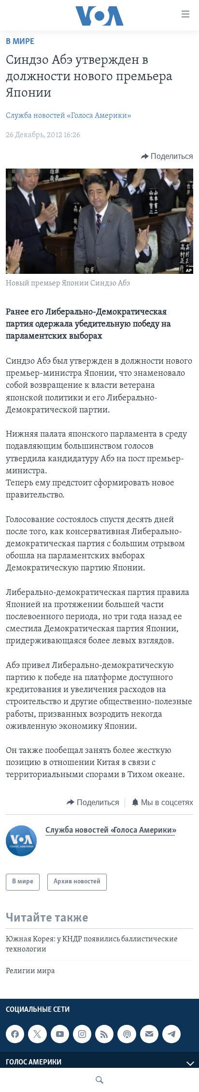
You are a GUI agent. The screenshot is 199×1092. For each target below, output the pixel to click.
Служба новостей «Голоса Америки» (68, 116)
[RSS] (104, 1034)
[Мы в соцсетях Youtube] (60, 1034)
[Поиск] (99, 1080)
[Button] (167, 156)
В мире (20, 42)
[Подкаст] (126, 1034)
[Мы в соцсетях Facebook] (15, 1034)
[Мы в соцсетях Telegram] (171, 1034)
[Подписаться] (149, 1034)
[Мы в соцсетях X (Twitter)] (37, 1034)
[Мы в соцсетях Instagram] (82, 1034)
